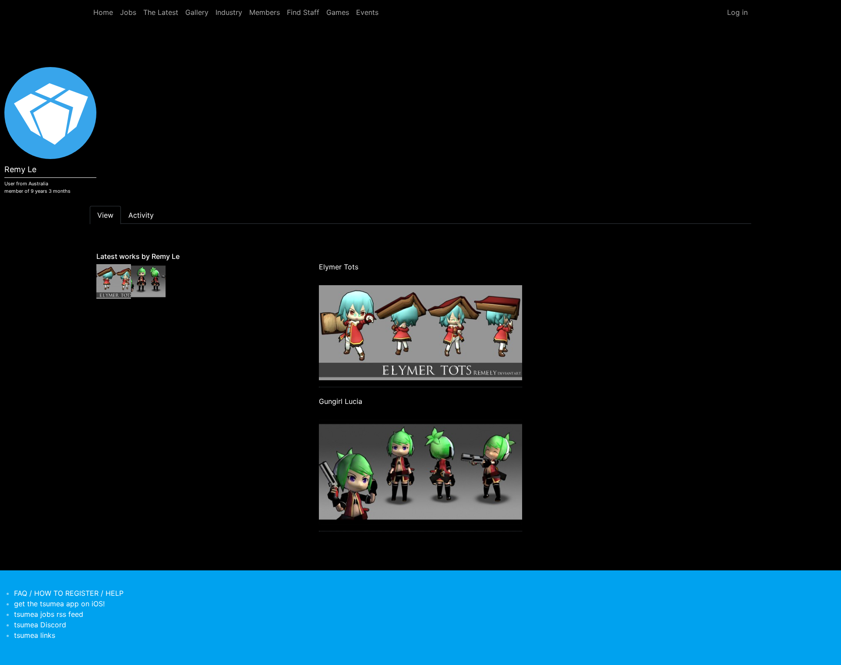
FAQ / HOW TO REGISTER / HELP (69, 593)
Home (103, 12)
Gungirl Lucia (340, 401)
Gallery (196, 12)
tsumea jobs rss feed (48, 614)
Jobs (128, 12)
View (105, 215)
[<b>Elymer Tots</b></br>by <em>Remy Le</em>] (113, 280)
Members (264, 12)
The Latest (160, 12)
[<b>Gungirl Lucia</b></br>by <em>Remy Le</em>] (148, 280)
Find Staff (303, 12)
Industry (229, 12)
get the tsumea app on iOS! (59, 603)
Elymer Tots (338, 266)
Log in (737, 12)
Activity (141, 215)
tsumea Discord (40, 624)
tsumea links (34, 635)
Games (337, 12)
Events (367, 12)
